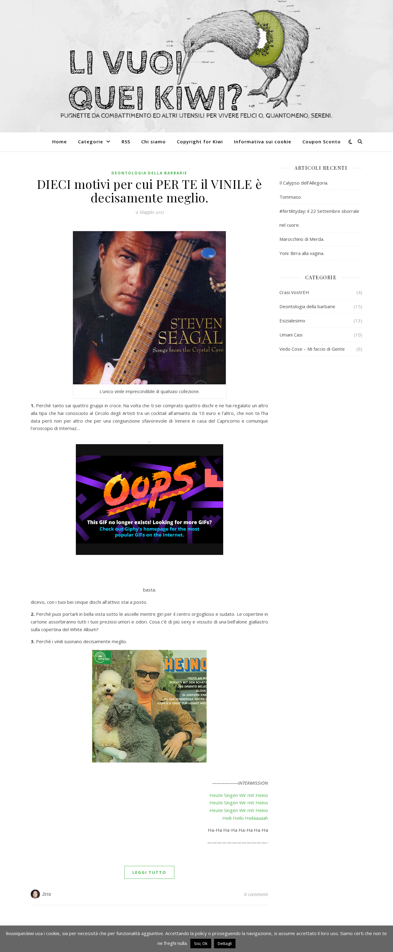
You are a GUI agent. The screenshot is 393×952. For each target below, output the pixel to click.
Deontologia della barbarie (149, 173)
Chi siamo (153, 141)
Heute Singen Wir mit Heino (238, 795)
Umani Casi (290, 335)
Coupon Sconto (321, 141)
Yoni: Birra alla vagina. (301, 253)
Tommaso (290, 197)
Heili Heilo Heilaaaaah (245, 818)
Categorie (90, 141)
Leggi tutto (149, 872)
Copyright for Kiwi (200, 141)
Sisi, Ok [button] (201, 943)
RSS (126, 141)
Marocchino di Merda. (301, 239)
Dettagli (225, 943)
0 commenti (256, 894)
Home (59, 141)
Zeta (46, 894)
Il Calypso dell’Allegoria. (303, 183)
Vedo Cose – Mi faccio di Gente (312, 349)
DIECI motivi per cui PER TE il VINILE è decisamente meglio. (149, 190)
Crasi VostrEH (294, 292)
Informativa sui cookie (262, 141)
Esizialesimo (292, 320)
